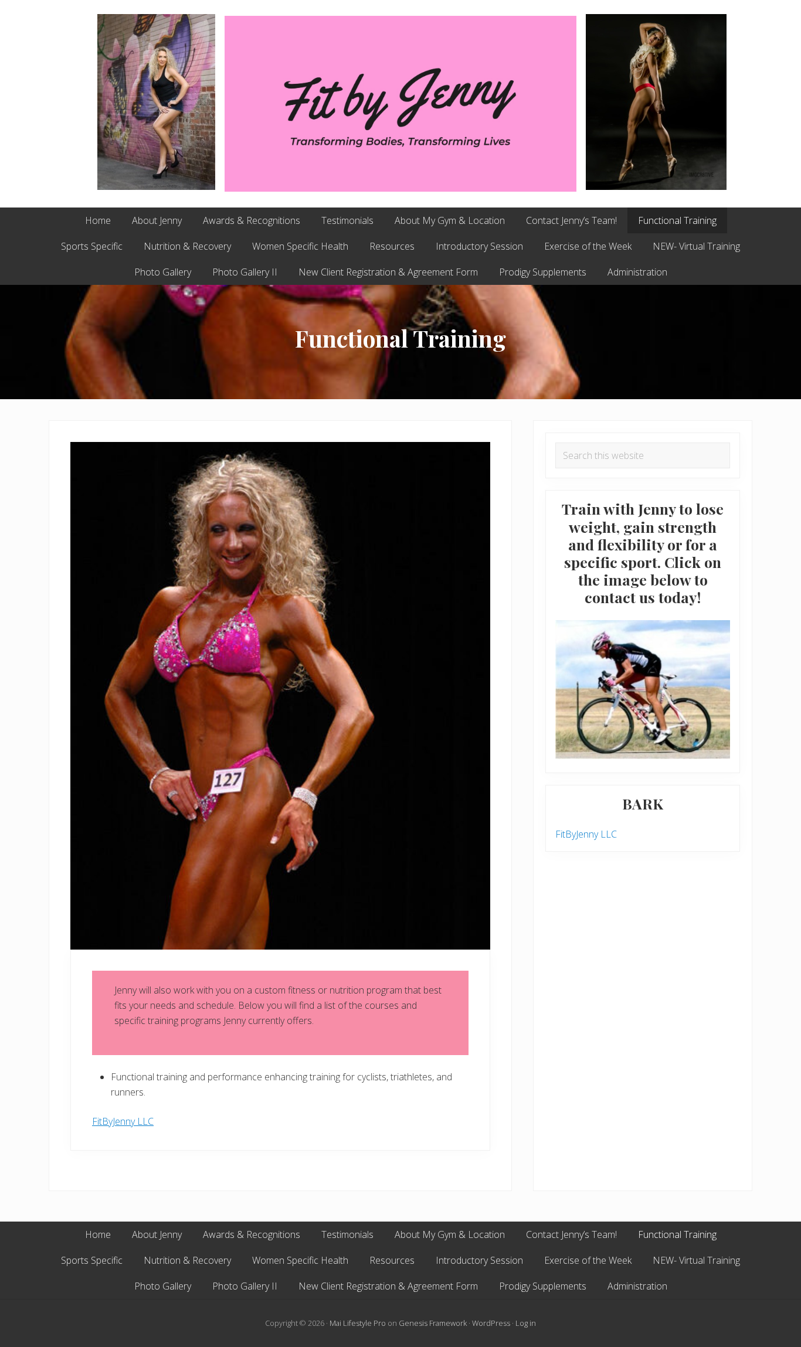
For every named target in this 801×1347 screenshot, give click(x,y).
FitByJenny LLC (123, 1121)
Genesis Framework (433, 1323)
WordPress (491, 1323)
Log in (525, 1323)
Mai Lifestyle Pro (358, 1323)
